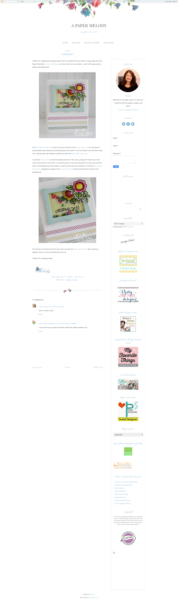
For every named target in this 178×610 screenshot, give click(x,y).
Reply (41, 314)
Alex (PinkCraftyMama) (47, 324)
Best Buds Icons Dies (80, 154)
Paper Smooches (82, 147)
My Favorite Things (122, 494)
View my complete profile (128, 110)
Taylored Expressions (122, 500)
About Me (76, 43)
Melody (128, 96)
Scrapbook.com (120, 497)
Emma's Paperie (120, 491)
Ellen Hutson (119, 488)
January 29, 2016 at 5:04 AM (66, 324)
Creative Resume (92, 43)
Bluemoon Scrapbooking (123, 485)
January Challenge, (52, 64)
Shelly (41, 307)
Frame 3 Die (44, 160)
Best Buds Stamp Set (44, 147)
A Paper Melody (89, 25)
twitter (70, 276)
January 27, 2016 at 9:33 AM (54, 307)
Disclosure (109, 43)
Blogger (92, 594)
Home (65, 43)
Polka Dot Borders (80, 249)
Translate (129, 227)
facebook (61, 276)
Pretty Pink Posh (66, 169)
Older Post (98, 367)
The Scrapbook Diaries (123, 503)
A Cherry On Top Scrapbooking (126, 482)
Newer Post (37, 367)
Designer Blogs (93, 597)
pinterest (79, 276)
